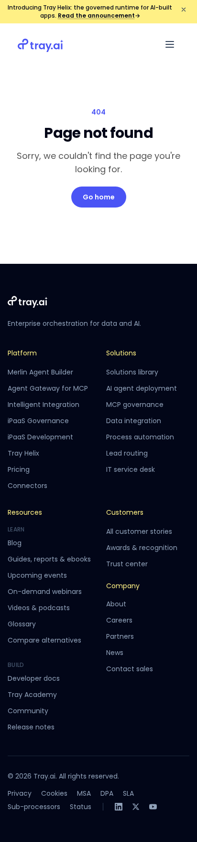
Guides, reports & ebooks (49, 559)
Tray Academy (32, 694)
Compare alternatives (44, 640)
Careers (119, 620)
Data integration (133, 421)
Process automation (140, 437)
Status (80, 806)
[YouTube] (153, 807)
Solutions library (132, 372)
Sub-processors (34, 806)
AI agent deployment (141, 388)
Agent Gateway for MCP (48, 388)
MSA (84, 793)
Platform (22, 353)
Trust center (127, 564)
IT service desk (130, 469)
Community (28, 711)
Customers (124, 512)
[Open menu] (169, 44)
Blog (15, 543)
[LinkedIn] (118, 807)
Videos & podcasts (39, 608)
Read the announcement (99, 15)
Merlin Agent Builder (40, 372)
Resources (25, 512)
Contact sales (129, 669)
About (116, 604)
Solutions (121, 353)
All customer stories (139, 531)
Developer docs (34, 678)
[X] (136, 807)
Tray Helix (23, 453)
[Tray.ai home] (41, 44)
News (114, 652)
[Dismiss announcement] (183, 9)
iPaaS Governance (38, 421)
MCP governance (135, 404)
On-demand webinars (45, 591)
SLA (128, 793)
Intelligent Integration (43, 404)
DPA (106, 793)
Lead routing (127, 453)
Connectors (27, 485)
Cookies (54, 793)
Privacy (20, 793)
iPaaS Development (40, 437)
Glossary (22, 624)
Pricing (19, 469)
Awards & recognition (141, 547)
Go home (99, 197)
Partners (120, 636)
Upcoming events (37, 575)
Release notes (31, 727)
